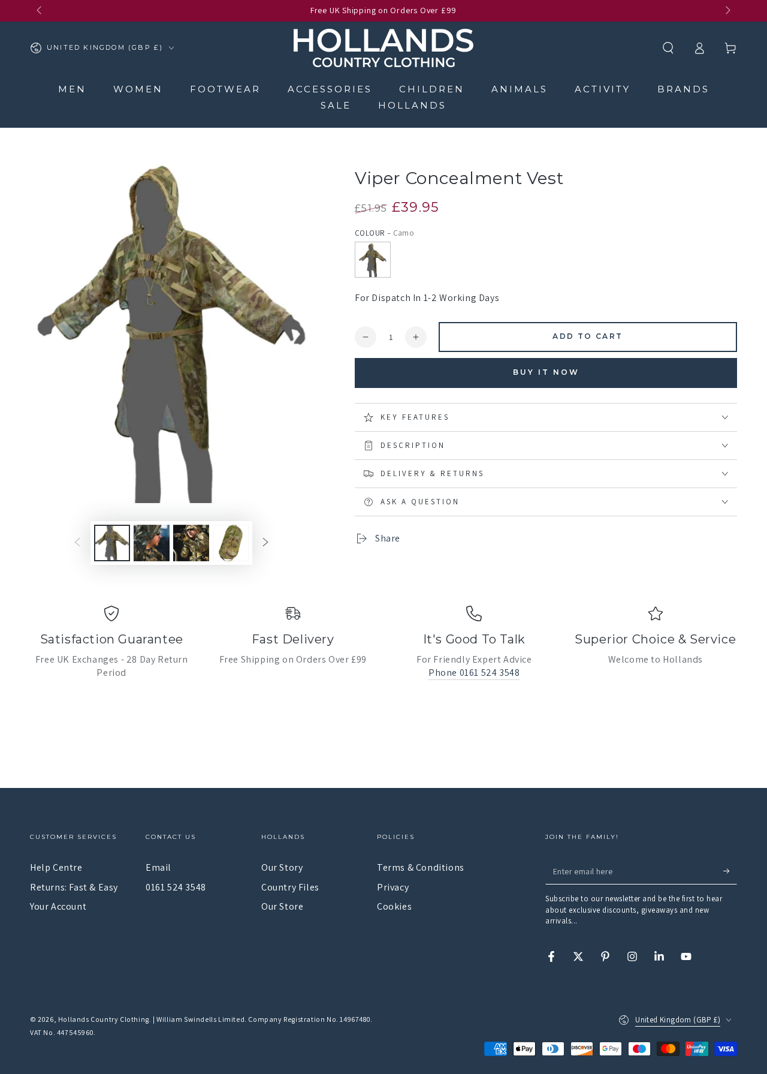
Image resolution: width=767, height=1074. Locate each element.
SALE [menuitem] (336, 105)
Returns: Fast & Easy (74, 887)
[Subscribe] (730, 871)
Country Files (290, 887)
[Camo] (373, 260)
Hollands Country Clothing (103, 1019)
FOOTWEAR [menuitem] (225, 89)
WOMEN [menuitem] (138, 89)
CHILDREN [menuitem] (431, 89)
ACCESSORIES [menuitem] (330, 89)
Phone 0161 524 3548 (474, 672)
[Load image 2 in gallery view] (152, 543)
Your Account (58, 906)
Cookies (394, 906)
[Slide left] (40, 11)
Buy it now (546, 372)
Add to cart (587, 336)
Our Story (282, 867)
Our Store (282, 906)
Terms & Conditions (420, 867)
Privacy (393, 887)
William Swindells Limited (200, 1019)
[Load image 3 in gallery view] (191, 543)
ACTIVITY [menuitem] (602, 89)
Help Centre (56, 867)
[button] (668, 48)
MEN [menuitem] (72, 89)
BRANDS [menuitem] (683, 89)
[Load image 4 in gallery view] (231, 543)
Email (158, 867)
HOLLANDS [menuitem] (412, 105)
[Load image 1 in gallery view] (112, 543)
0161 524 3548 (176, 887)
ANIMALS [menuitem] (519, 89)
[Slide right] (727, 11)
